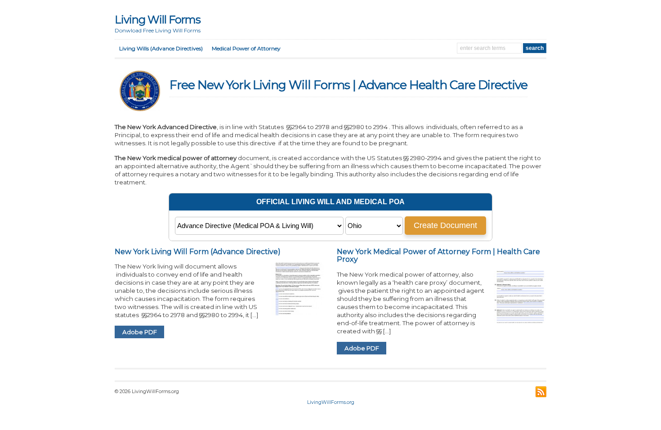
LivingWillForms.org (330, 402)
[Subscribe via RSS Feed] (541, 391)
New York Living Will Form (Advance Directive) (198, 251)
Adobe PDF (139, 332)
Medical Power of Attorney (246, 48)
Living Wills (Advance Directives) (161, 48)
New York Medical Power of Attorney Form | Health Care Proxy (438, 255)
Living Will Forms (158, 19)
